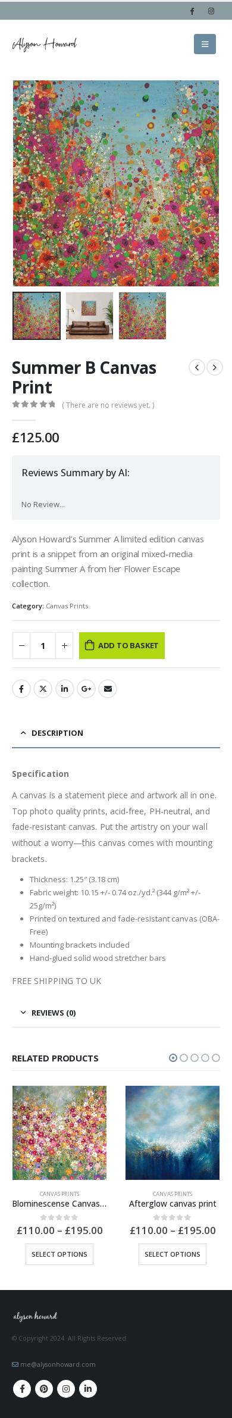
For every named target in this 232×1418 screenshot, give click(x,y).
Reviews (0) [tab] (54, 1012)
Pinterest (44, 1389)
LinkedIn (64, 688)
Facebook (21, 688)
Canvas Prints (67, 605)
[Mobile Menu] (205, 44)
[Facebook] (191, 10)
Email (107, 688)
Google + (86, 688)
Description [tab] (57, 732)
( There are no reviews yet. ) (108, 405)
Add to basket (128, 645)
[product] (59, 1133)
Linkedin (88, 1389)
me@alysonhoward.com (58, 1364)
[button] (173, 1058)
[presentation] (27, 183)
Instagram (66, 1389)
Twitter (42, 688)
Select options (59, 1254)
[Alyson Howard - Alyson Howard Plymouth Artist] (44, 44)
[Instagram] (211, 10)
